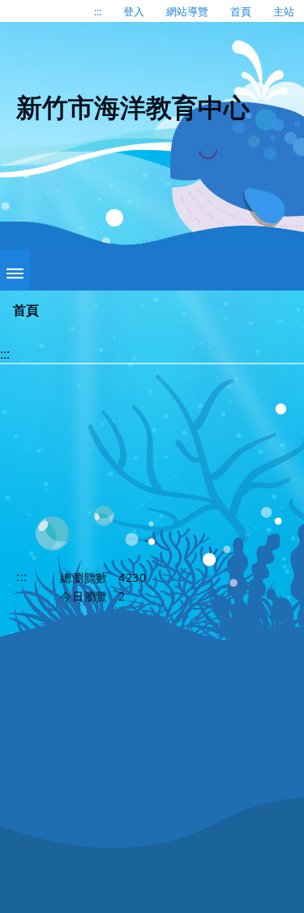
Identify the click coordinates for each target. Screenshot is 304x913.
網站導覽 (187, 11)
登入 (133, 11)
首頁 (240, 11)
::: (97, 11)
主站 (283, 11)
